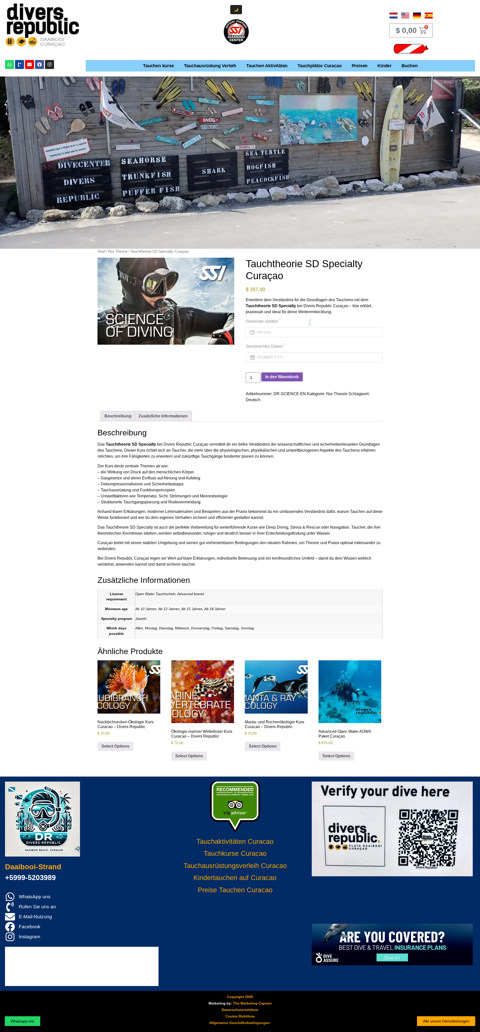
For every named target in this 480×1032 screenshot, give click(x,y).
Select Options (115, 746)
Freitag (217, 628)
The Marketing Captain (252, 1003)
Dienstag (166, 628)
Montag (151, 628)
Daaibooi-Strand (33, 867)
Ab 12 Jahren (169, 609)
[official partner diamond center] (236, 31)
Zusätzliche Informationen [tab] (163, 416)
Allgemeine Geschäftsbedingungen (239, 1023)
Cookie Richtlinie (240, 1016)
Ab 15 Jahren (191, 609)
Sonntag (247, 628)
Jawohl (140, 619)
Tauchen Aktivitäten (267, 65)
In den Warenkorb (282, 377)
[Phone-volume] (19, 64)
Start (101, 251)
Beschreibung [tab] (118, 416)
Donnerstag (200, 628)
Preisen (360, 65)
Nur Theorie (118, 251)
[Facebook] (39, 64)
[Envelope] (29, 64)
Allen (139, 628)
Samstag (232, 628)
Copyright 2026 (240, 997)
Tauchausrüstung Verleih (210, 65)
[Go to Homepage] (42, 24)
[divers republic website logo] (42, 819)
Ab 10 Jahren (145, 609)
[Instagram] (49, 64)
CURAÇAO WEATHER (392, 900)
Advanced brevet (190, 594)
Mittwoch (182, 628)
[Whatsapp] (9, 64)
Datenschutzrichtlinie (240, 1010)
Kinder (385, 65)
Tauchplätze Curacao (320, 65)
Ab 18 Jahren (215, 609)
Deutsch (253, 400)
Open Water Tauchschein (155, 594)
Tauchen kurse (158, 65)
